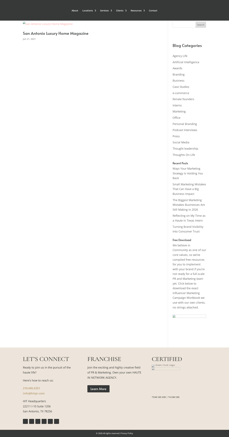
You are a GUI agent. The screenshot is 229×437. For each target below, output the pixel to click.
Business (178, 80)
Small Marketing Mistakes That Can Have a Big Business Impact (189, 189)
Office (176, 118)
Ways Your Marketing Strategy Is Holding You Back (188, 173)
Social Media (181, 142)
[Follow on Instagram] (31, 421)
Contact (153, 11)
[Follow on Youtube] (56, 421)
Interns (177, 105)
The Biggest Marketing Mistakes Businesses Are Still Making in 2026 (189, 204)
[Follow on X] (37, 421)
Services (104, 11)
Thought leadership (185, 148)
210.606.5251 (31, 388)
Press (176, 136)
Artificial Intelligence (186, 62)
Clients (119, 11)
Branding (179, 74)
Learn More (98, 389)
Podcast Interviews (185, 130)
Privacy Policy (126, 433)
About (75, 11)
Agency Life (180, 56)
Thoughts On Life (184, 155)
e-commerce (181, 93)
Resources (136, 11)
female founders (183, 99)
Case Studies (181, 87)
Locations (87, 11)
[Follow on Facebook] (25, 421)
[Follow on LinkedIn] (50, 421)
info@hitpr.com (34, 393)
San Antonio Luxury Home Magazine (55, 33)
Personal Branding (185, 124)
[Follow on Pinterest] (44, 421)
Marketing (179, 111)
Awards (177, 68)
